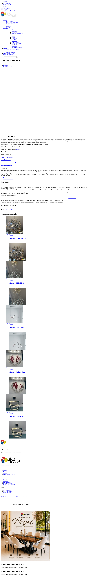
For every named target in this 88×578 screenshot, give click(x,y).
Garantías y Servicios (10, 52)
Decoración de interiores (8, 54)
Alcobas (13, 29)
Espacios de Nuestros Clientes (12, 49)
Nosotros (5, 20)
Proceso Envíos (4, 168)
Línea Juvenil (14, 38)
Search (2, 57)
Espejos (13, 36)
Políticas (8, 27)
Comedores (14, 32)
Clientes (5, 48)
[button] (44, 168)
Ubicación (8, 26)
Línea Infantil (14, 39)
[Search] (17, 57)
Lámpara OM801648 (16, 327)
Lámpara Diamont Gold (17, 238)
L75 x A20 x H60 (9, 209)
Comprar (8, 234)
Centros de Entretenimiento (17, 33)
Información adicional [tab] (8, 179)
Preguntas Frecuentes (10, 23)
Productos (5, 28)
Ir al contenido (4, 1)
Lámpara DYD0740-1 (16, 283)
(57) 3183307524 (72, 198)
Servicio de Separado (6, 165)
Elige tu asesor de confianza (12, 22)
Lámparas (14, 37)
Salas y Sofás (14, 46)
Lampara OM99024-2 (16, 416)
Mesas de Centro (15, 42)
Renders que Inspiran (10, 51)
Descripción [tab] (6, 177)
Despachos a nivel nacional (8, 162)
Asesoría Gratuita (6, 160)
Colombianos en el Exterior (9, 53)
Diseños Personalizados (17, 47)
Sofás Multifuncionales (17, 43)
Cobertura (8, 25)
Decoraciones (14, 34)
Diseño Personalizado (7, 157)
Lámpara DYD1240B (8, 66)
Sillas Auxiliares (15, 44)
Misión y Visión (9, 21)
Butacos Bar (14, 31)
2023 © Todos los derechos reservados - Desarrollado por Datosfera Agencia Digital (14, 496)
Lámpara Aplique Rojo (17, 372)
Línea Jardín (14, 41)
